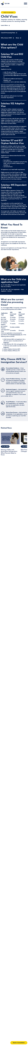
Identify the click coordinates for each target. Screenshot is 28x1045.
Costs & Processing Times (8, 32)
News (17, 38)
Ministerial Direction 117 (16, 334)
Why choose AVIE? (6, 38)
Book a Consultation (19, 1042)
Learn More (4, 25)
